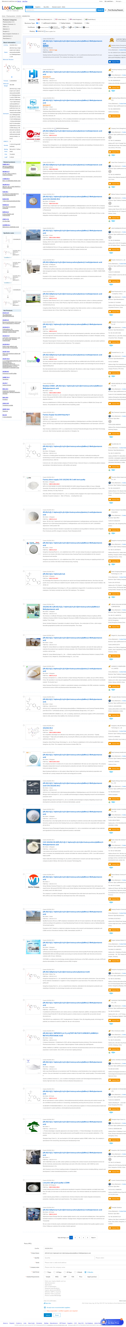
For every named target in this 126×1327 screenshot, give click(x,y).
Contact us (19, 1323)
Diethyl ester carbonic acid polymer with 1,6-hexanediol (10, 347)
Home (101, 1)
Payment (12, 1323)
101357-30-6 (6, 351)
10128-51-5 (6, 320)
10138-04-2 (6, 371)
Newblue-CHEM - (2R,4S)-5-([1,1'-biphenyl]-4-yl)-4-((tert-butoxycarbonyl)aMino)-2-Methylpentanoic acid (73, 387)
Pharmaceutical (10, 16)
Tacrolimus (5, 379)
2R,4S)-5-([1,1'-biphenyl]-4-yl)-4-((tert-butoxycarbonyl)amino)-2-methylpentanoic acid (72, 513)
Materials (6, 29)
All (39, 23)
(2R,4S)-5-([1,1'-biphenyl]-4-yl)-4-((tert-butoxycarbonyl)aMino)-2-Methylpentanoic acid (72, 42)
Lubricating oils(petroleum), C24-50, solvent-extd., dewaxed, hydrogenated (11, 339)
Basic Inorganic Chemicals (11, 34)
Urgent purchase (92, 1277)
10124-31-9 (6, 313)
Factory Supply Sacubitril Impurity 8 (56, 415)
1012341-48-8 (16, 262)
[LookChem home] (12, 8)
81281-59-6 (6, 199)
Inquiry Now (115, 61)
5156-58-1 (5, 192)
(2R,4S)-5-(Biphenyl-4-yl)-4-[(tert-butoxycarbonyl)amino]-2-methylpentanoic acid (72, 131)
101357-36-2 (6, 358)
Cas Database (89, 1323)
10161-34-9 (6, 403)
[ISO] (109, 137)
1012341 (18, 16)
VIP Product (62, 1323)
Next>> (93, 1237)
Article (63, 7)
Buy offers (46, 7)
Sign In (19, 1)
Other (87, 23)
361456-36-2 (6, 184)
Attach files (48, 1303)
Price (80, 1277)
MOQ (56, 1277)
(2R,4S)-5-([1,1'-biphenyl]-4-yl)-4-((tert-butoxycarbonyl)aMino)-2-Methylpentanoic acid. (72, 700)
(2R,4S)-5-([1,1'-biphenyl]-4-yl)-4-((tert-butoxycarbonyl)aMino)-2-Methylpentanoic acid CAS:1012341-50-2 (72, 784)
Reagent (6, 31)
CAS (75, 1323)
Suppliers (37, 7)
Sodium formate (7, 385)
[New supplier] (50, 31)
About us (5, 1323)
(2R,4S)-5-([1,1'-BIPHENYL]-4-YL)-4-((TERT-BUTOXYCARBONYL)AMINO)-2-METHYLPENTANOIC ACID (71, 1034)
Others (6, 26)
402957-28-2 (6, 409)
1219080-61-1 (6, 225)
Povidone (5, 399)
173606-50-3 (6, 179)
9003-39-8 (5, 397)
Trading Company (65, 23)
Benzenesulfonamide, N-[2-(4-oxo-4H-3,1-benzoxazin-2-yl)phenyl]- (12, 322)
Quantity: (37, 1258)
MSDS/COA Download (62, 128)
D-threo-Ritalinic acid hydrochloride (8, 214)
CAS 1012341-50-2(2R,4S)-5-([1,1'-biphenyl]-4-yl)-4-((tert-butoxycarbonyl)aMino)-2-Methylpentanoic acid (73, 843)
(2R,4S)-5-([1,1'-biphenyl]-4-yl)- (54, 574)
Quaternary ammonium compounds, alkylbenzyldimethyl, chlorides (11, 392)
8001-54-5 (5, 389)
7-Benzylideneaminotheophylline (11, 201)
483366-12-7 (6, 171)
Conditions (7, 257)
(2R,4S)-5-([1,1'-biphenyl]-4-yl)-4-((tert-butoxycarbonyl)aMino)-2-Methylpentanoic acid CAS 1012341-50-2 (72, 198)
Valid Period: (36, 1272)
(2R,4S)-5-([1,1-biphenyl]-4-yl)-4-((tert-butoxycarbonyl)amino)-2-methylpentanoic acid (72, 670)
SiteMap (46, 1323)
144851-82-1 (6, 164)
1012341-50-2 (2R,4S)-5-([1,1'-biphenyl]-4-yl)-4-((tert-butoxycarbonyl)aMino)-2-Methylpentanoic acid (71, 608)
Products (29, 7)
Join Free (24, 1)
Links (25, 1323)
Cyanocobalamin (7, 417)
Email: (37, 1262)
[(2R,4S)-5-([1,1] (33, 45)
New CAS (81, 1323)
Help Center (31, 1323)
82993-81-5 (6, 212)
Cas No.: (37, 1248)
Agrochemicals (8, 36)
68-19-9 (5, 415)
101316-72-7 (6, 336)
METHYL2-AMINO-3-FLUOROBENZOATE (8, 167)
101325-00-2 (6, 344)
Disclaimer (39, 1323)
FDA (73, 1277)
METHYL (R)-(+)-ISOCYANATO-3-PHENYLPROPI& (12, 187)
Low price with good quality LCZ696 (56, 1183)
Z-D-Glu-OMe (6, 221)
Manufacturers (78, 23)
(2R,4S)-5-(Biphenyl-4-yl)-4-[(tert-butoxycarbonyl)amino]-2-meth (66, 972)
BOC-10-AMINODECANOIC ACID (11, 180)
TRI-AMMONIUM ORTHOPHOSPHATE (8, 315)
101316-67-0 (6, 327)
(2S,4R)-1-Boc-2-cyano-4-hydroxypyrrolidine (9, 174)
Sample (48, 1277)
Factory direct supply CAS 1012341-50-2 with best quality (64, 479)
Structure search (56, 7)
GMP (64, 1277)
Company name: (35, 1267)
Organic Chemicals (9, 24)
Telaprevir (5, 411)
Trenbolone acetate (8, 405)
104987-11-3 (6, 377)
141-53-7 (5, 383)
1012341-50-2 (13, 45)
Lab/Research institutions (50, 23)
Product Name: (35, 1253)
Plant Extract (7, 38)
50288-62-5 (6, 205)
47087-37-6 (6, 219)
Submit (48, 1315)
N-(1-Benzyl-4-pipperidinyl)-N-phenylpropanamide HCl (11, 194)
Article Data (97, 1323)
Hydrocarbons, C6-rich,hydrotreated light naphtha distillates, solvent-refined (11, 331)
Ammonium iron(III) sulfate (10, 373)
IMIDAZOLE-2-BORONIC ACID (11, 227)
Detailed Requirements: (33, 1277)
